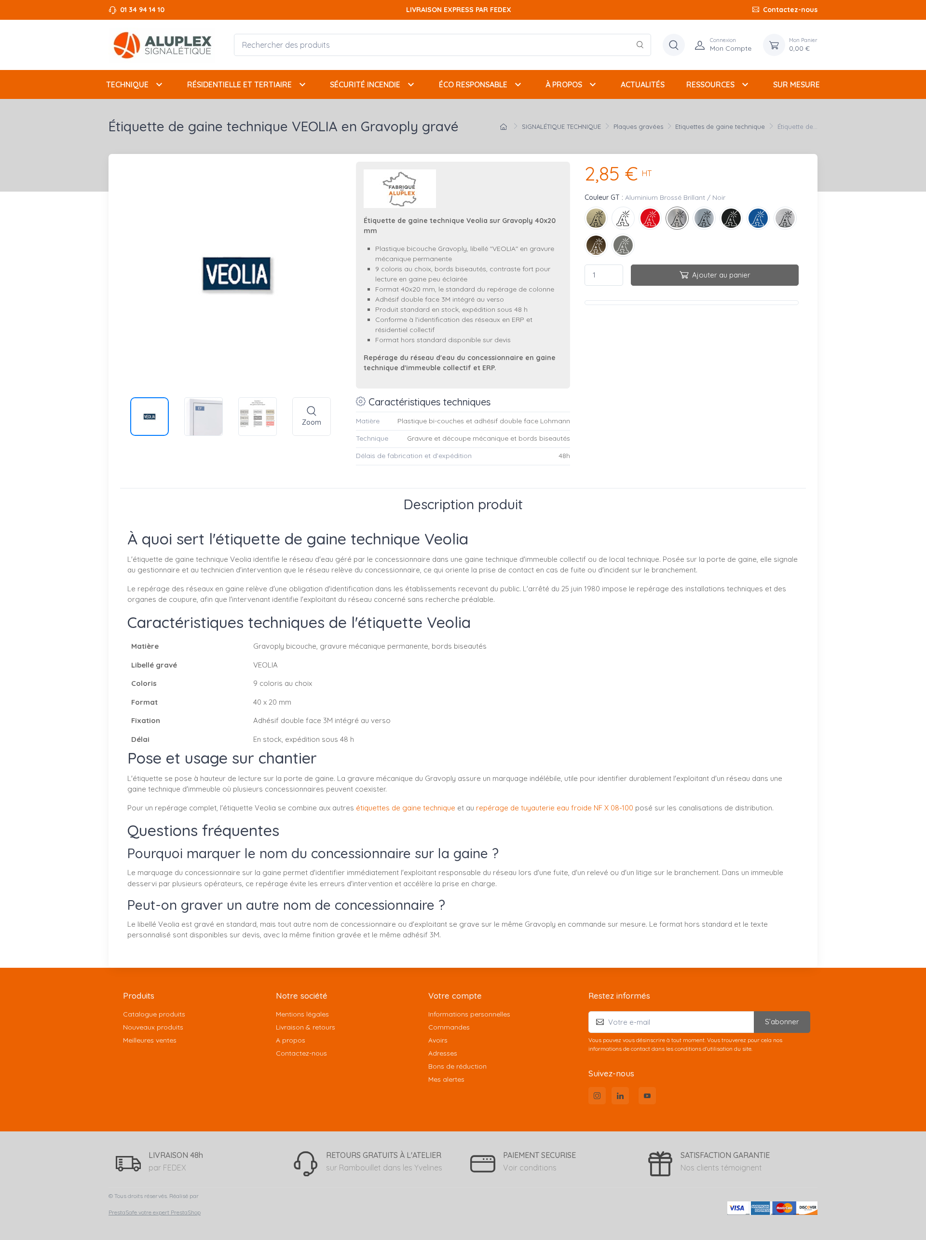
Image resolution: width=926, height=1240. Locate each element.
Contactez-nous (790, 9)
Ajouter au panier (721, 274)
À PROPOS (572, 84)
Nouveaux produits (153, 1027)
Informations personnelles (469, 1014)
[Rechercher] (640, 45)
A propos (290, 1040)
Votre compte (455, 995)
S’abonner (782, 1021)
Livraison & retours (305, 1027)
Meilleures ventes (150, 1040)
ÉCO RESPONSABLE (481, 84)
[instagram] (597, 1095)
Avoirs (438, 1040)
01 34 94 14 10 (142, 9)
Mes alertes (446, 1079)
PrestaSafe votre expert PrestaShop (155, 1212)
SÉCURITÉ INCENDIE (373, 84)
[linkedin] (620, 1095)
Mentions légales (302, 1014)
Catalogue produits (154, 1014)
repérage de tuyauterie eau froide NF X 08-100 (554, 807)
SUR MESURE (796, 84)
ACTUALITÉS (643, 84)
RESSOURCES (718, 84)
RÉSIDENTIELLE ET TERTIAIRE (247, 84)
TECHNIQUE (135, 84)
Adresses (442, 1053)
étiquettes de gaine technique (405, 807)
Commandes (449, 1027)
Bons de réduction (457, 1066)
